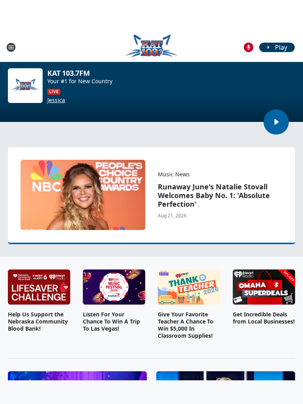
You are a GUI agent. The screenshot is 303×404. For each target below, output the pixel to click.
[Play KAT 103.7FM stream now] (25, 85)
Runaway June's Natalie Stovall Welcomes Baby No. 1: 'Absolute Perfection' (214, 195)
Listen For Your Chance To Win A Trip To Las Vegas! (111, 321)
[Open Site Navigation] (11, 47)
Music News (174, 174)
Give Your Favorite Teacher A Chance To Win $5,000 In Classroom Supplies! (185, 325)
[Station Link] (151, 47)
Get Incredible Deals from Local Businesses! (264, 318)
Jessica (56, 100)
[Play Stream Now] (276, 122)
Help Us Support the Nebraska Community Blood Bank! (38, 321)
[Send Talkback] (248, 47)
